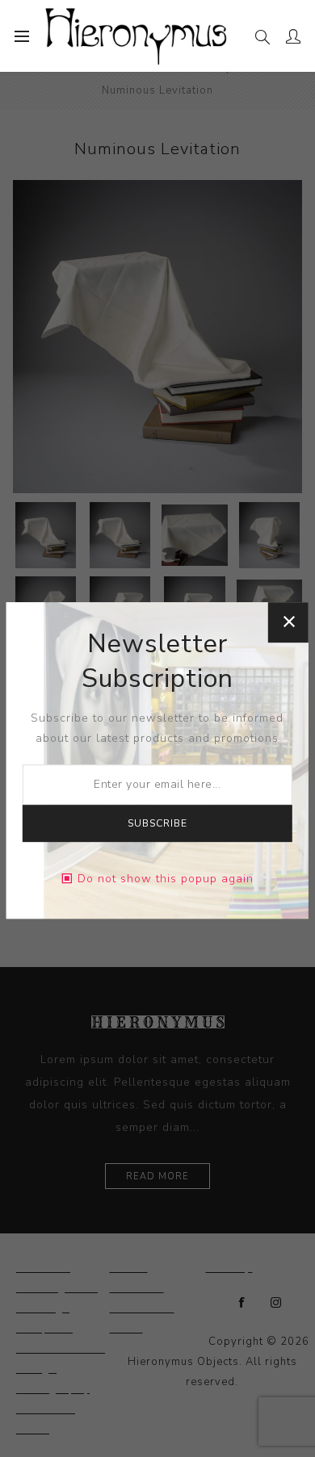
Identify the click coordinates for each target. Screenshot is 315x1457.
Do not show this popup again (166, 878)
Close (288, 622)
